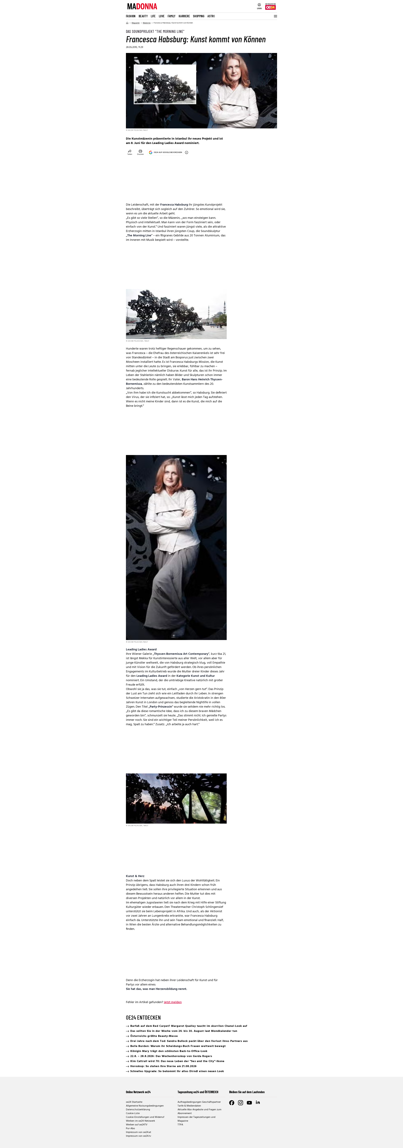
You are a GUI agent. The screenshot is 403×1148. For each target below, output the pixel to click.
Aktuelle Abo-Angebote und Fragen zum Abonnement (199, 1111)
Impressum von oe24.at (138, 1132)
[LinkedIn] (258, 1102)
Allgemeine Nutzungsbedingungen (145, 1106)
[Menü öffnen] (275, 16)
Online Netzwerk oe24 (138, 1092)
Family (171, 16)
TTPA (180, 1125)
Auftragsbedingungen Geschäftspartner (199, 1102)
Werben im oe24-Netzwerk (140, 1121)
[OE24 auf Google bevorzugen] (186, 152)
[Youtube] (249, 1102)
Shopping (198, 16)
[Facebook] (231, 1102)
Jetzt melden (173, 1002)
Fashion (131, 16)
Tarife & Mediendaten (189, 1106)
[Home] (127, 23)
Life (153, 16)
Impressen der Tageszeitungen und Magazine (196, 1119)
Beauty (143, 16)
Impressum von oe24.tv (138, 1136)
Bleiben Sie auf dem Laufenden (247, 1092)
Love (162, 16)
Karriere (184, 16)
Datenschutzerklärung (138, 1110)
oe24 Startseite (134, 1102)
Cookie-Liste (133, 1113)
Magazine (136, 23)
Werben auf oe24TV (136, 1125)
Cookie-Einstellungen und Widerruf (145, 1117)
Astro (211, 16)
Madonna (146, 23)
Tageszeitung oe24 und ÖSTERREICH (198, 1092)
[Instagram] (240, 1102)
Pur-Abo (130, 1128)
